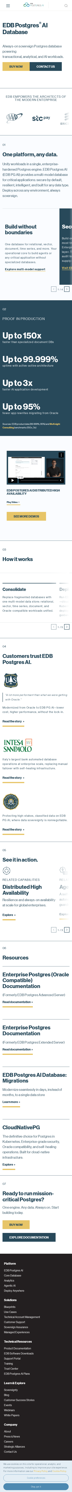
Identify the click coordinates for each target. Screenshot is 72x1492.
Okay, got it (36, 1486)
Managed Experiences (17, 1332)
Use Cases (10, 1311)
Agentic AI (10, 1285)
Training (8, 1363)
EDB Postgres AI (13, 1270)
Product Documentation (17, 1348)
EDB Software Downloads (19, 1353)
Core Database (12, 1275)
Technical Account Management (22, 1316)
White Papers (11, 1415)
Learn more (10, 1102)
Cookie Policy (59, 1471)
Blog (6, 1394)
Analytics (9, 1280)
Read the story (12, 721)
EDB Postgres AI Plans (17, 1373)
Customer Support (14, 1322)
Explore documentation (29, 1237)
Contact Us (46, 66)
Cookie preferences (36, 1477)
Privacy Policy (41, 1471)
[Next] (66, 289)
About (7, 1431)
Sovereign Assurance (16, 1327)
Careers (8, 1441)
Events (8, 1405)
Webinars (9, 1410)
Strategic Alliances (14, 1446)
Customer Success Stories (19, 1400)
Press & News (12, 1436)
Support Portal (12, 1358)
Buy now (16, 66)
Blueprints (9, 1306)
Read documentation (17, 1002)
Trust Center (11, 1368)
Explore (8, 915)
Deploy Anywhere (14, 1290)
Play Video (12, 501)
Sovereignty (11, 1389)
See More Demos (26, 516)
